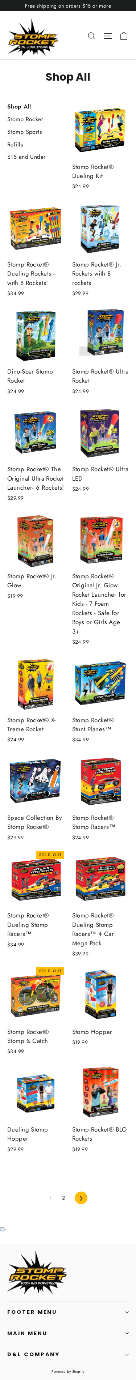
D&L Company (33, 1354)
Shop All (19, 106)
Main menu (27, 1333)
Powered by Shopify (68, 1371)
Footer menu (32, 1312)
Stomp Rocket (25, 119)
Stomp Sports (24, 132)
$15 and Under (26, 157)
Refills (15, 144)
